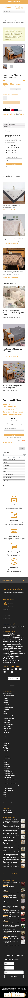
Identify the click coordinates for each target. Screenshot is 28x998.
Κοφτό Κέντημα (18, 638)
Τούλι (8, 657)
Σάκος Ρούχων (12, 650)
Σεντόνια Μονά (8, 788)
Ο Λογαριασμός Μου (7, 812)
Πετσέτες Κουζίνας (8, 707)
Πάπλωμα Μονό (19, 643)
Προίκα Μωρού (11, 114)
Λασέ (4, 639)
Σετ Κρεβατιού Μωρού (13, 653)
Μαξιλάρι (6, 641)
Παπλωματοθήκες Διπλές (10, 779)
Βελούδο (15, 634)
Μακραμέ (19, 639)
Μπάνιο (4, 717)
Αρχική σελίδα (6, 20)
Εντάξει (7, 995)
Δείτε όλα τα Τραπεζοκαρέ (13, 412)
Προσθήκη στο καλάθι (11, 103)
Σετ (4, 754)
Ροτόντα (5, 650)
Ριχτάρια (6, 745)
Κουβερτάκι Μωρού (8, 637)
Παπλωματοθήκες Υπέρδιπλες (12, 785)
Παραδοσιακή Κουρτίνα (11, 646)
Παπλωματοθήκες (8, 777)
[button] (23, 46)
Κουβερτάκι (9, 22)
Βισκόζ (19, 634)
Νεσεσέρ (6, 698)
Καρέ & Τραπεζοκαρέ (8, 748)
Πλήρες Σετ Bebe (7, 736)
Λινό (14, 639)
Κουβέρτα (22, 636)
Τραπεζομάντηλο (11, 660)
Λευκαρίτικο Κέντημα (9, 639)
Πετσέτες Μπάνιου (8, 724)
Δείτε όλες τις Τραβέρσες (12, 415)
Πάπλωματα (6, 770)
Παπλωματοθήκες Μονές (10, 783)
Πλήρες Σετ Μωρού (7, 648)
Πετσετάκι (22, 646)
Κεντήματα (5, 702)
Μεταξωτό (5, 643)
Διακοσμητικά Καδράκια (8, 695)
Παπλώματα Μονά (9, 773)
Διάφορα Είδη (6, 697)
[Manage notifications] (25, 995)
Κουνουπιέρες (7, 766)
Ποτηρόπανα (6, 709)
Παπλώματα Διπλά (9, 771)
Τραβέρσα (14, 656)
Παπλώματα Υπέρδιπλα (10, 775)
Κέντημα (12, 636)
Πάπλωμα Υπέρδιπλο (8, 644)
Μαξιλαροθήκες (15, 641)
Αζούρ (9, 634)
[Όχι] (26, 992)
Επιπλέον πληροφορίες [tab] (9, 124)
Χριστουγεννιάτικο (9, 662)
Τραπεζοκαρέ (9, 658)
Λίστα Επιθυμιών (7, 810)
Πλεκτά (4, 730)
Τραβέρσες (6, 756)
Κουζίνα (4, 706)
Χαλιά (4, 800)
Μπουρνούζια (7, 722)
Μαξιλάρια (6, 743)
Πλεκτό (14, 648)
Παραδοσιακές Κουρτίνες (9, 715)
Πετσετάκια (6, 750)
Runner (5, 634)
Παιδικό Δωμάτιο (7, 728)
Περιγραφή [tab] (6, 122)
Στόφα (19, 655)
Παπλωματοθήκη (18, 644)
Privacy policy (18, 995)
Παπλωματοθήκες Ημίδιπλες (11, 781)
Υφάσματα (5, 794)
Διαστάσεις (5, 90)
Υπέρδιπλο (21, 660)
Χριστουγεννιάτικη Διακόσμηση (10, 802)
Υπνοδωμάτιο (6, 760)
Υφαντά (4, 792)
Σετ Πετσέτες (21, 653)
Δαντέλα (6, 635)
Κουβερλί (6, 762)
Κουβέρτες (6, 764)
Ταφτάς (5, 657)
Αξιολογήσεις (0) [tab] (8, 126)
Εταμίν (5, 796)
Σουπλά (9, 655)
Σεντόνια (6, 787)
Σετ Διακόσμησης (13, 652)
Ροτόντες (6, 752)
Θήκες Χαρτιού (7, 720)
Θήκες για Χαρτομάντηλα (9, 718)
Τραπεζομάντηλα (7, 758)
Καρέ (15, 409)
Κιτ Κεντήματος (7, 704)
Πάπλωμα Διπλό (12, 643)
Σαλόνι (4, 741)
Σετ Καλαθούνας (7, 737)
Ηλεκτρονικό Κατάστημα (15, 20)
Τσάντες (6, 700)
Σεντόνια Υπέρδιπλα (9, 790)
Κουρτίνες (5, 713)
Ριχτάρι (19, 648)
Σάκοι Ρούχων (7, 726)
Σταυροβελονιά (14, 654)
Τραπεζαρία (5, 747)
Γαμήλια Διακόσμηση (7, 693)
